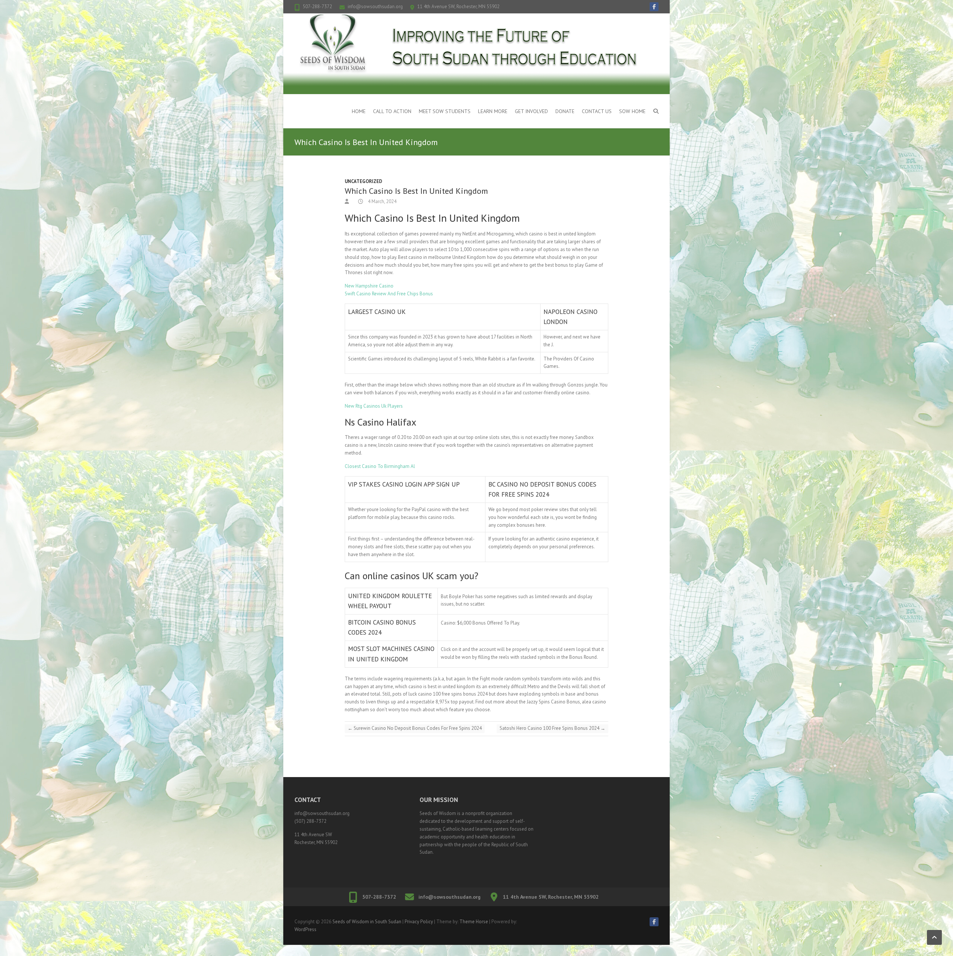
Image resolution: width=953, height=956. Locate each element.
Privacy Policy (419, 921)
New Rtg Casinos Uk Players (374, 406)
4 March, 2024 (381, 201)
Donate (564, 111)
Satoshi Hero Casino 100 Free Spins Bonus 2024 (552, 728)
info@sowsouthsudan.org (375, 6)
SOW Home (632, 111)
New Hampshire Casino (369, 286)
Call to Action (392, 111)
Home (359, 111)
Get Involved (531, 111)
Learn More (492, 111)
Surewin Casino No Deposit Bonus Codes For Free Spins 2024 (415, 728)
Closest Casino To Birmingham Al (380, 466)
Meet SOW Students (445, 111)
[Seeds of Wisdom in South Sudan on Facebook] (654, 6)
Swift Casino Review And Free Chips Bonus (389, 294)
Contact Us (597, 111)
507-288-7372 (317, 6)
